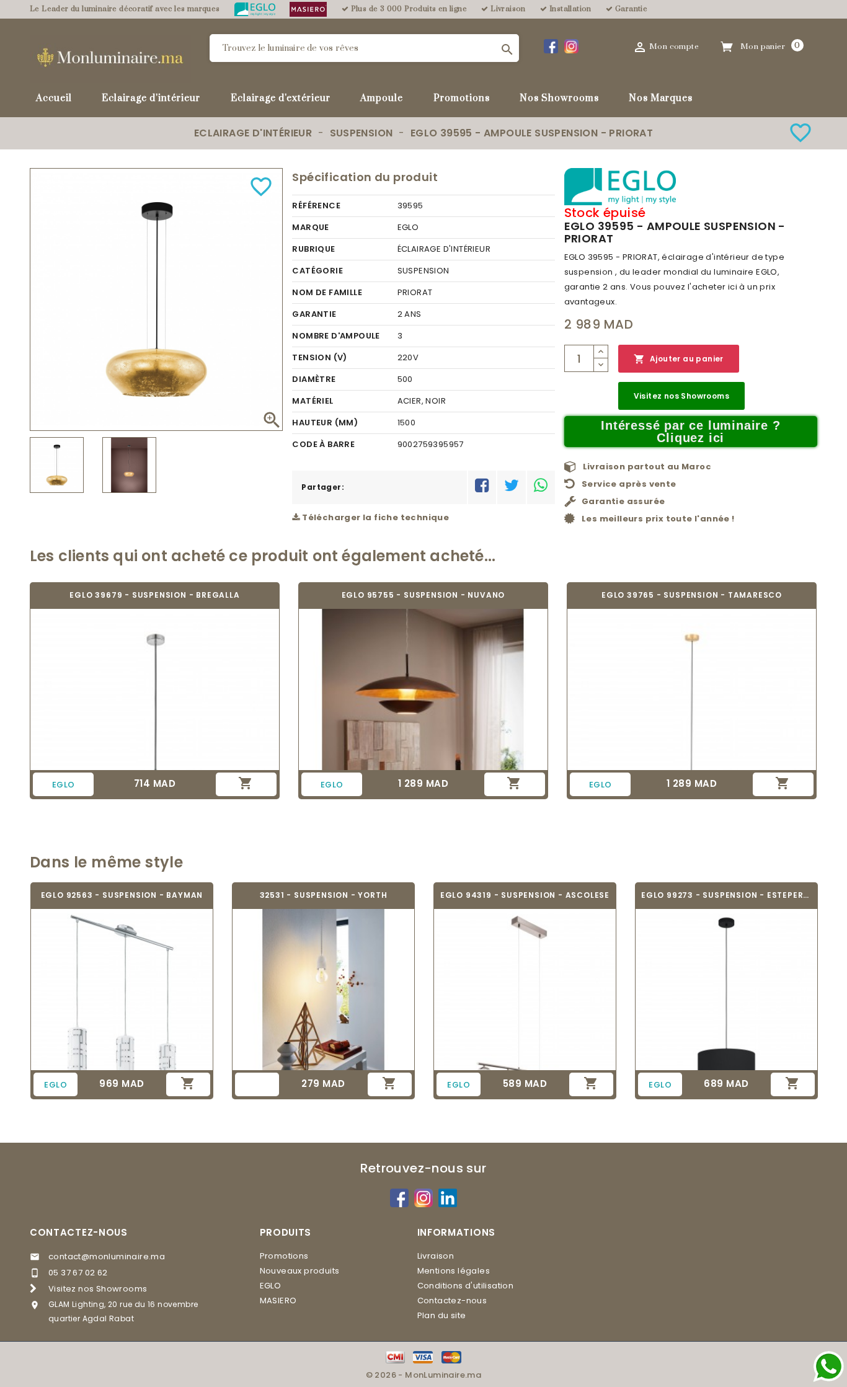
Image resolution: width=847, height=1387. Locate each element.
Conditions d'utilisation (465, 1286)
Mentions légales (453, 1271)
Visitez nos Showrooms (681, 396)
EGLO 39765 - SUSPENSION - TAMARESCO (691, 595)
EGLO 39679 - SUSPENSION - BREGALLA (154, 595)
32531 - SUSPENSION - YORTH (324, 895)
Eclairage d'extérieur (280, 98)
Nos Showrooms (559, 98)
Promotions (461, 98)
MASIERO (278, 1300)
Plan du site (441, 1315)
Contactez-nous (79, 1232)
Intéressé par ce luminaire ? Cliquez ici (690, 432)
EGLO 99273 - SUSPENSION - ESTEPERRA (726, 895)
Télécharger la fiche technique (374, 517)
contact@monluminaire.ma (106, 1256)
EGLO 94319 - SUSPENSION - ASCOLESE (525, 895)
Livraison (436, 1256)
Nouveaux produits (300, 1271)
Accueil (54, 98)
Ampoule (381, 98)
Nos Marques (661, 98)
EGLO (271, 1286)
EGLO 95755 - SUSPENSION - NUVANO (423, 595)
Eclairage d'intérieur (151, 98)
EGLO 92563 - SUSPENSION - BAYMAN (122, 895)
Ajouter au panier (679, 359)
